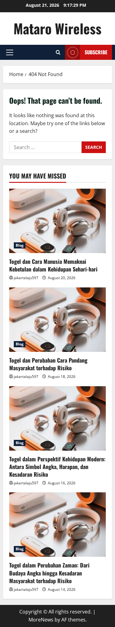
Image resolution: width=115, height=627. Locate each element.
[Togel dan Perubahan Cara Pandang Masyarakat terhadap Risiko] (57, 319)
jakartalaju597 (26, 277)
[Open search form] (58, 52)
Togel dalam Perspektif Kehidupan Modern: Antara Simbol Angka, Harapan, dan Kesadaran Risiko (57, 466)
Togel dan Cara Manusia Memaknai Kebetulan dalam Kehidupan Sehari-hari (53, 265)
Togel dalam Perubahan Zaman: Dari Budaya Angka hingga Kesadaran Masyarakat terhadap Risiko (49, 572)
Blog (20, 245)
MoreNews (41, 619)
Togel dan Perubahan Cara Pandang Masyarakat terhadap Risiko (48, 364)
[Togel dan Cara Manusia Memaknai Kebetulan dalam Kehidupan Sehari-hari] (57, 221)
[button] (9, 52)
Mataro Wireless (57, 28)
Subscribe (96, 52)
